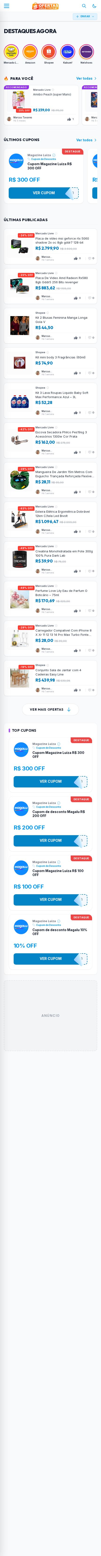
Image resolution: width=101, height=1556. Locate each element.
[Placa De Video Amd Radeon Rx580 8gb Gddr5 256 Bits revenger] (50, 286)
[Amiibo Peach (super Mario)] (41, 105)
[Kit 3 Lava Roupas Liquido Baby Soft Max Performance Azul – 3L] (50, 400)
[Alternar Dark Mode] (94, 5)
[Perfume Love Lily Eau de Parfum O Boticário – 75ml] (50, 599)
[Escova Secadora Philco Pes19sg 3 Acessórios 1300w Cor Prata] (50, 440)
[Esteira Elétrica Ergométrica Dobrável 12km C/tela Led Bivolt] (50, 519)
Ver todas (84, 78)
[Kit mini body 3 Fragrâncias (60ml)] (50, 363)
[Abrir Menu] (6, 5)
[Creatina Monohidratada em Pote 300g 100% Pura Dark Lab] (50, 559)
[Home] (45, 5)
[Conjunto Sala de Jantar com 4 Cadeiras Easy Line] (50, 678)
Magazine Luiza (39, 155)
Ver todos (84, 140)
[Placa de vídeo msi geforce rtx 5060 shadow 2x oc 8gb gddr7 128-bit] (50, 246)
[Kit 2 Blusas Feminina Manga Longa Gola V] (50, 326)
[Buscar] (84, 5)
